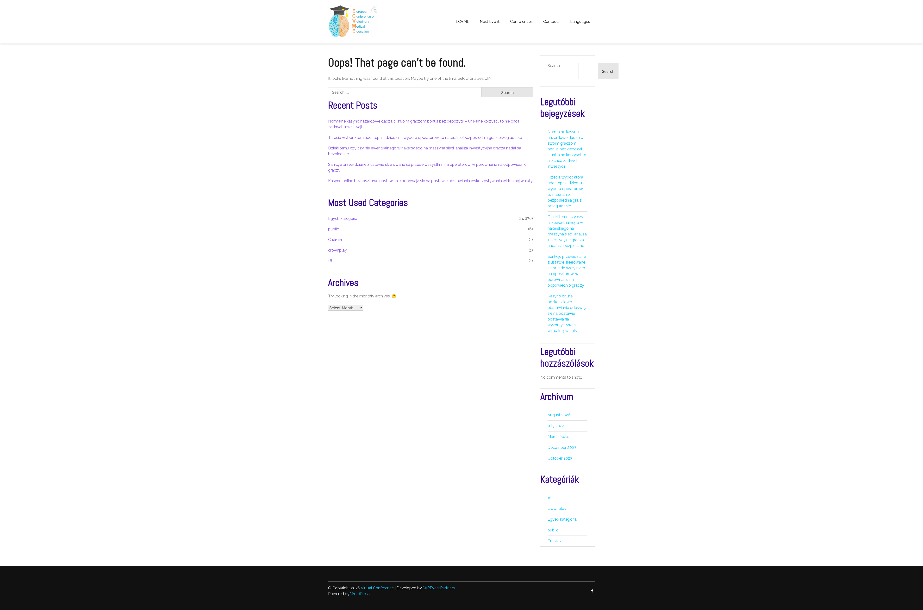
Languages (580, 21)
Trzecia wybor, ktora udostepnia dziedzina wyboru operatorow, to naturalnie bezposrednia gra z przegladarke (425, 137)
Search (554, 65)
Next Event (489, 21)
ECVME (462, 21)
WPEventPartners (439, 588)
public (333, 229)
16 (330, 261)
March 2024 (558, 436)
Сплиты (335, 239)
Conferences (521, 21)
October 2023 (560, 458)
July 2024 (556, 426)
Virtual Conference (377, 588)
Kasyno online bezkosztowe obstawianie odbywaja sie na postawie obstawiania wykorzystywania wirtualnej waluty (430, 181)
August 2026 (559, 415)
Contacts (551, 21)
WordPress (360, 594)
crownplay (337, 250)
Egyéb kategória (342, 218)
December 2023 (562, 447)
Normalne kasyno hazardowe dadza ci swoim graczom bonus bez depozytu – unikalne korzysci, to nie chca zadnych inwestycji (567, 149)
